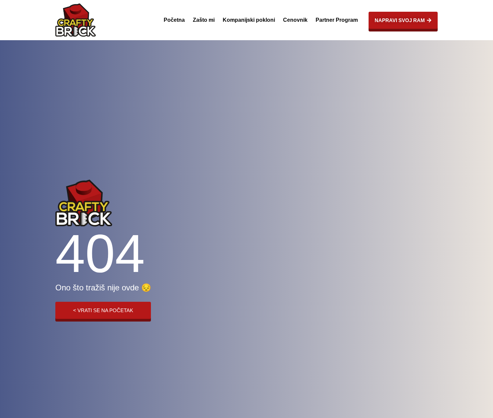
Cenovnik (295, 20)
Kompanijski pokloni (249, 20)
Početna (174, 20)
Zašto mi (204, 20)
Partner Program (337, 20)
